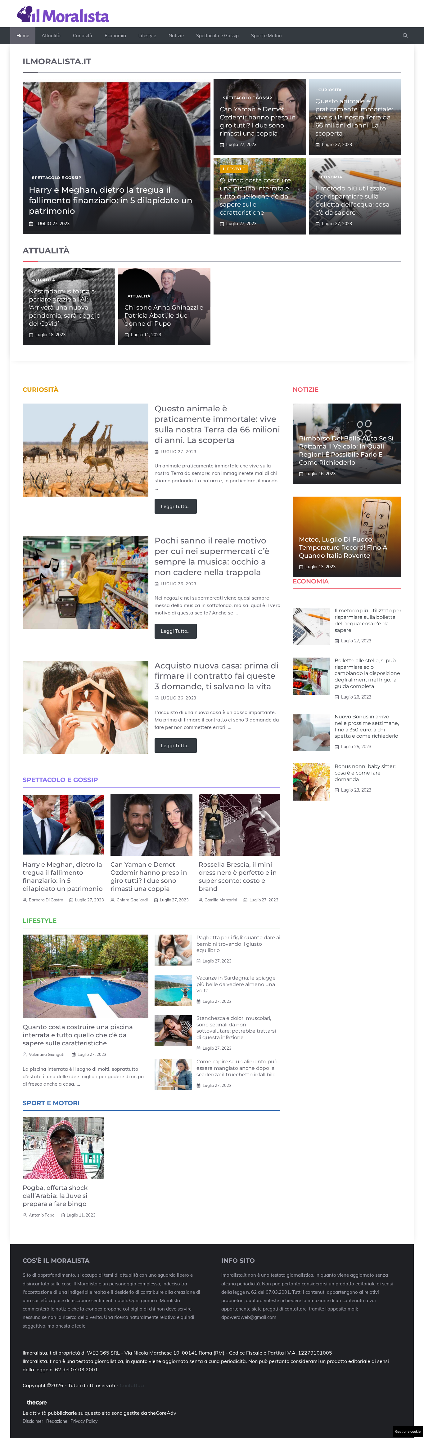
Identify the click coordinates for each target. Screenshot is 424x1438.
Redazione (56, 1421)
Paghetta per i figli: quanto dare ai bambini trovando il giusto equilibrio (238, 944)
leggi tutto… (176, 506)
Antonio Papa (42, 1214)
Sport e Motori (266, 35)
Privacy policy (83, 1421)
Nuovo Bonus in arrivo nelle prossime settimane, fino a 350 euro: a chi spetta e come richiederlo (367, 726)
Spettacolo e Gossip (217, 35)
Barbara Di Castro (46, 899)
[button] (405, 35)
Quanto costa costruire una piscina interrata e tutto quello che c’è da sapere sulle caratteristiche (255, 196)
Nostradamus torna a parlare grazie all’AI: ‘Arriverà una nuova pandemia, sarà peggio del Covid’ (65, 307)
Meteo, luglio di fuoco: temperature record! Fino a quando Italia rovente (343, 547)
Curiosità (82, 35)
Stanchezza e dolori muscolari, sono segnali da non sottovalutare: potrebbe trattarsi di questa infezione (236, 1027)
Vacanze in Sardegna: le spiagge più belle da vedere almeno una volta (236, 984)
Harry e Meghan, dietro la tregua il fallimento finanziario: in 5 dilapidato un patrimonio (110, 200)
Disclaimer (33, 1421)
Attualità (51, 35)
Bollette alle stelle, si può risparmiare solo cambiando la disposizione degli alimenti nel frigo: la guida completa (367, 673)
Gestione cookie (408, 1431)
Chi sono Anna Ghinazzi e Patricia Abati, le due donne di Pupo (163, 315)
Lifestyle (147, 35)
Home (22, 35)
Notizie (176, 35)
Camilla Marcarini (221, 899)
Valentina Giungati (46, 1054)
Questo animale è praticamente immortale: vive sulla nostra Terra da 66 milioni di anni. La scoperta (354, 117)
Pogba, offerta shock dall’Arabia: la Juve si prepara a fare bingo (55, 1196)
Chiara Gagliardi (132, 899)
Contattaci (132, 1385)
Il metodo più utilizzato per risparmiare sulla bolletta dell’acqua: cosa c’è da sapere (368, 620)
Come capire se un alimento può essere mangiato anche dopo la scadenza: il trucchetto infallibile (236, 1068)
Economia (115, 35)
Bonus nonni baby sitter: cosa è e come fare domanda (365, 772)
